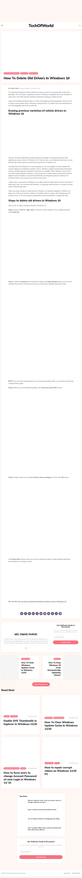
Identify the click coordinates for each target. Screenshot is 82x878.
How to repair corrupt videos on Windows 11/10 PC (60, 771)
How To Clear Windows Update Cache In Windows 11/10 (27, 667)
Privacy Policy (76, 873)
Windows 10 (24, 73)
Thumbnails (14, 716)
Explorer (6, 716)
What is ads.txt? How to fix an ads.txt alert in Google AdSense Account (44, 801)
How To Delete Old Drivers (11, 73)
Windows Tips (33, 73)
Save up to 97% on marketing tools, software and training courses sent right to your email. (66, 631)
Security (23, 768)
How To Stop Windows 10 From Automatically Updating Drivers (54, 668)
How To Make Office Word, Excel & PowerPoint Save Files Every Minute (44, 829)
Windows (47, 97)
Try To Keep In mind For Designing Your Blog (43, 819)
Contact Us (67, 873)
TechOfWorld (41, 25)
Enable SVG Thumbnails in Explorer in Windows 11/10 (20, 722)
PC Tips (57, 763)
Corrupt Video (49, 763)
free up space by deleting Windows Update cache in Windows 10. (42, 601)
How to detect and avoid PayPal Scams (42, 809)
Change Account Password (11, 768)
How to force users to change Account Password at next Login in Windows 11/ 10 (20, 777)
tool (39, 162)
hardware (45, 184)
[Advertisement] (41, 11)
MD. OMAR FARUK (13, 88)
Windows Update (59, 717)
